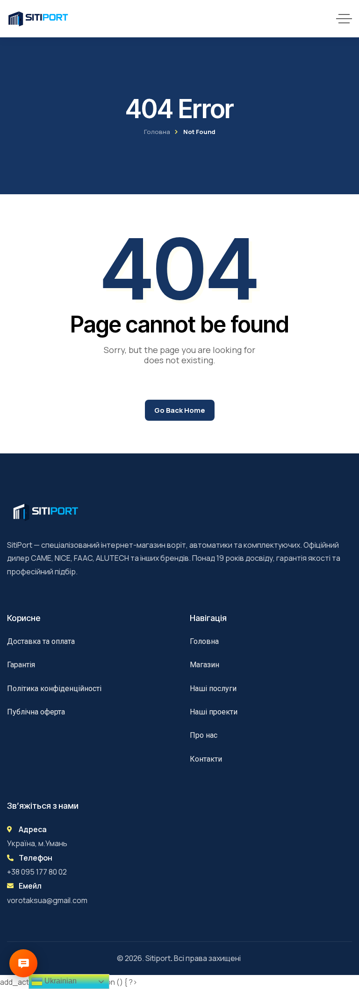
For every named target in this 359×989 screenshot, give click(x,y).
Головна (157, 131)
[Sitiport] (38, 18)
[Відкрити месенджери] (23, 963)
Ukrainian (60, 981)
